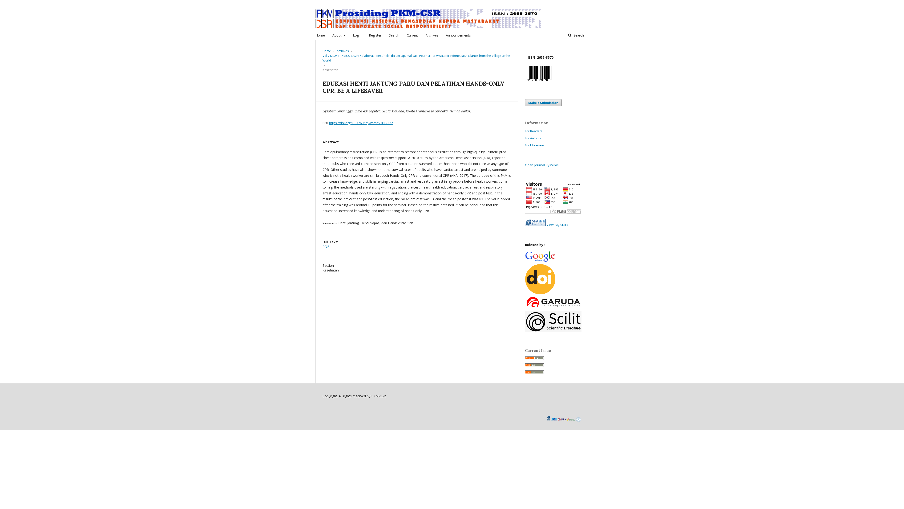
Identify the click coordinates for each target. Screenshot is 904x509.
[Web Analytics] (535, 224)
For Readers (533, 131)
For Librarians (535, 145)
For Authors (533, 138)
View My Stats (557, 224)
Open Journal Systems (542, 165)
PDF (326, 246)
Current (412, 35)
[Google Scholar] (540, 261)
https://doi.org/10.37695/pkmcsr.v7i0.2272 (361, 123)
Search (394, 35)
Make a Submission (543, 103)
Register (375, 35)
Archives (432, 35)
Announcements (458, 35)
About (337, 35)
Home (320, 35)
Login (357, 35)
